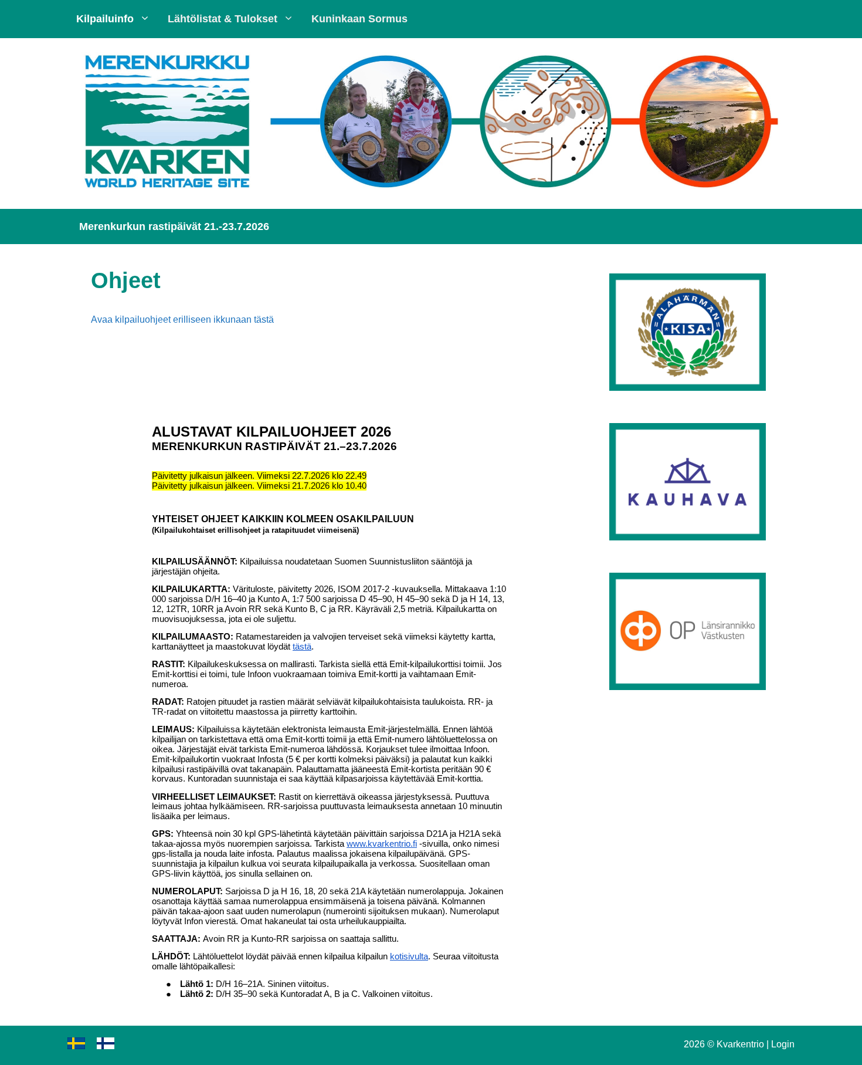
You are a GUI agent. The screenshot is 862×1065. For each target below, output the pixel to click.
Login (783, 1044)
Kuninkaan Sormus (359, 19)
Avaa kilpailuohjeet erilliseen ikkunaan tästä (182, 319)
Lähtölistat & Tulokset (222, 19)
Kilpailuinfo (105, 19)
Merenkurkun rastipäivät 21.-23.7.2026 (174, 226)
